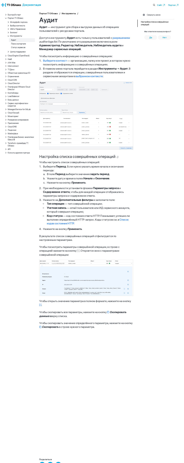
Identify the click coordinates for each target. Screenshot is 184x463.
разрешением (121, 37)
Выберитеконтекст (55, 60)
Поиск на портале (18, 44)
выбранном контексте (89, 76)
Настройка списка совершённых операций (155, 23)
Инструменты (69, 13)
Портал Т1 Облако (48, 13)
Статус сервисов (18, 47)
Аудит (13, 40)
